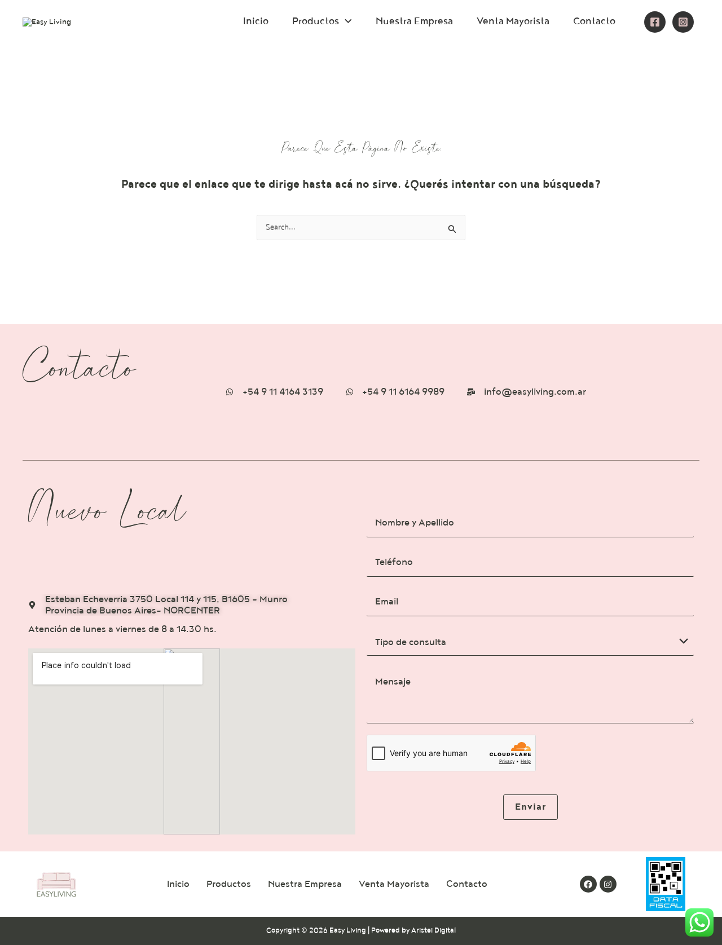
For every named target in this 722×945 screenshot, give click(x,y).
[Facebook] (655, 22)
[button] (345, 21)
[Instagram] (683, 22)
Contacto (594, 21)
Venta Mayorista (513, 21)
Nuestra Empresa (414, 21)
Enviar (530, 806)
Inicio (255, 21)
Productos (315, 21)
